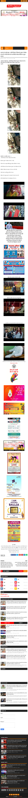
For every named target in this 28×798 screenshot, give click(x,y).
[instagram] (25, 1)
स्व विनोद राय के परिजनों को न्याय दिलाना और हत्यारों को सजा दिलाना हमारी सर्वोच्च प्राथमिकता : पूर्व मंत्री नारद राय (16, 612)
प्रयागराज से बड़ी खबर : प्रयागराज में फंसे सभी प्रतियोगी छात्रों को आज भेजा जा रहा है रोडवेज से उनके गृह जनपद (16, 740)
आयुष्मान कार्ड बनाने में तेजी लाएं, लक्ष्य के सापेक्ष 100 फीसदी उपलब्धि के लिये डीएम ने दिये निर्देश (16, 641)
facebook (21, 571)
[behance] (26, 1)
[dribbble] (13, 794)
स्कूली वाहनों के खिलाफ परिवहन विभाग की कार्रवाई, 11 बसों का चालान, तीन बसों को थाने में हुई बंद (16, 636)
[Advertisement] (14, 32)
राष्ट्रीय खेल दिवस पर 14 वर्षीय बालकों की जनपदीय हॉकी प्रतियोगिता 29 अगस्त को (16, 631)
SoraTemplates (10, 796)
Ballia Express (5, 594)
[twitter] (23, 1)
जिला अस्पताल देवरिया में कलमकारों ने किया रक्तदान (15, 750)
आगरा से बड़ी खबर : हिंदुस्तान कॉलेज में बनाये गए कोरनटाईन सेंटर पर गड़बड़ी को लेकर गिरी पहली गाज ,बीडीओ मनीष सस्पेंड (16, 756)
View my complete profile (5, 596)
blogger (25, 571)
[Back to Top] (18, 794)
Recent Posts (7, 622)
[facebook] (21, 1)
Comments (21, 622)
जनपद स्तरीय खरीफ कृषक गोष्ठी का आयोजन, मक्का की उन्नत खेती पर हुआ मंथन (16, 626)
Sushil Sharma (19, 796)
